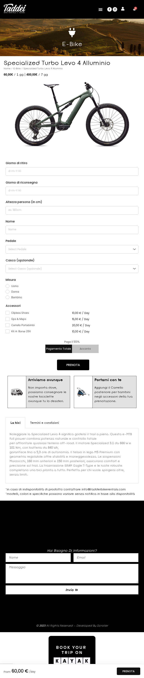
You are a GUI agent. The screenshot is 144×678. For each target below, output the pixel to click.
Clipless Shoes (20, 312)
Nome (10, 221)
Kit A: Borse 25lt (21, 331)
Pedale (11, 241)
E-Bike (17, 68)
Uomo (14, 286)
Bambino (16, 297)
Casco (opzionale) (20, 260)
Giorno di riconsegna (22, 182)
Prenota (128, 671)
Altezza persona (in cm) (24, 202)
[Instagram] (115, 9)
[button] (100, 9)
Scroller (102, 625)
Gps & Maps (18, 318)
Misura (11, 280)
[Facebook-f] (109, 9)
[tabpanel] (72, 455)
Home (7, 68)
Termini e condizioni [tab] (44, 423)
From (7, 672)
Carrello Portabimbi (23, 325)
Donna (15, 291)
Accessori (13, 306)
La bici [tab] (15, 423)
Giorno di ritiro (16, 163)
